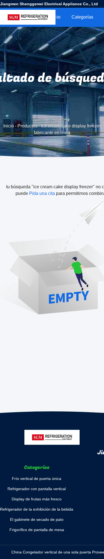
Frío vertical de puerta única (36, 478)
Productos (27, 126)
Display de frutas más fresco (37, 499)
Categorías (82, 17)
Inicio (55, 17)
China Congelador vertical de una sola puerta (51, 552)
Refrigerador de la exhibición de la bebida (36, 509)
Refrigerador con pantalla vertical (36, 489)
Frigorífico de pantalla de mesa (36, 529)
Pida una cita (42, 193)
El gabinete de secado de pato (37, 519)
